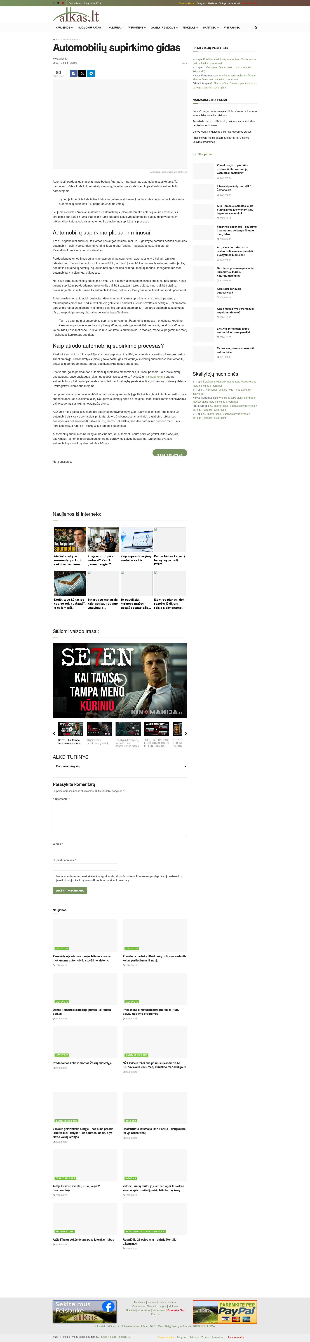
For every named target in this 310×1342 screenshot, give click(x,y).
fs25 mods (113, 1326)
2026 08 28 (61, 965)
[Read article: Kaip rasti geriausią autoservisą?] (203, 294)
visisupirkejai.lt (155, 376)
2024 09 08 (225, 356)
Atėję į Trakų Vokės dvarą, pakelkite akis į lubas (83, 1239)
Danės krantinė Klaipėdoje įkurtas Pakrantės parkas (82, 1012)
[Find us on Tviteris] (58, 3)
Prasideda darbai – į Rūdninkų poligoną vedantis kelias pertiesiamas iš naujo (154, 958)
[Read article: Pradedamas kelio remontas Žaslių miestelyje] (85, 1042)
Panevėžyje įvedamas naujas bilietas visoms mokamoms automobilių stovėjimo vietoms (82, 958)
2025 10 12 (225, 218)
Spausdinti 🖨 (170, 454)
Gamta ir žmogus (163, 27)
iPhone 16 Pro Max (152, 1326)
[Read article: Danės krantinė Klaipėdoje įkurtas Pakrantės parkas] (85, 989)
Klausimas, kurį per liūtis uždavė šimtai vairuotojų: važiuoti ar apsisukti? (232, 169)
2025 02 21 (225, 280)
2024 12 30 (225, 317)
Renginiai (201, 3)
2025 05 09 (225, 239)
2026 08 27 (131, 1248)
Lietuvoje (62, 948)
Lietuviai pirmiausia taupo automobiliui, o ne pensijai (233, 330)
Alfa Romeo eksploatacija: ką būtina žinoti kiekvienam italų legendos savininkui (235, 209)
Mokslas (189, 27)
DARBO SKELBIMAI (204, 1326)
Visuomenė (135, 27)
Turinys (222, 3)
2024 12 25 (225, 337)
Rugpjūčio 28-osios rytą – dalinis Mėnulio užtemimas (149, 1241)
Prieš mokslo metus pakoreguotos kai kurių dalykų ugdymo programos (151, 1012)
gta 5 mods (185, 1326)
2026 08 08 (225, 177)
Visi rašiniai (232, 27)
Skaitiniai (209, 27)
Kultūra (115, 27)
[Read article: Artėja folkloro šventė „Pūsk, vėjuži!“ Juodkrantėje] (85, 1165)
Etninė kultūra (65, 1178)
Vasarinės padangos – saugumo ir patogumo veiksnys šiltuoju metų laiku (237, 230)
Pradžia (56, 39)
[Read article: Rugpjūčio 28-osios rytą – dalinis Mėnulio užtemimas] (155, 1219)
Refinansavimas (130, 1326)
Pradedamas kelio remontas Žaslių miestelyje (82, 1063)
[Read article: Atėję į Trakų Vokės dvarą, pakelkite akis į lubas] (85, 1219)
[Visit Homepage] (76, 14)
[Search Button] (256, 27)
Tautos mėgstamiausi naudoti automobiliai (235, 350)
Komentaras (61, 799)
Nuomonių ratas (89, 27)
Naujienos (63, 27)
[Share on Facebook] (74, 73)
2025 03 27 (225, 259)
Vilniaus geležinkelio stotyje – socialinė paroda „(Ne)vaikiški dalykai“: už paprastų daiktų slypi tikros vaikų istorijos (83, 1133)
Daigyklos (170, 1326)
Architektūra (65, 1231)
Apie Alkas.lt (234, 3)
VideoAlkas (144, 1310)
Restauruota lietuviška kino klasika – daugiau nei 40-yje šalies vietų (154, 1131)
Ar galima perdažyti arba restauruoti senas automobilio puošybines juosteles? (235, 251)
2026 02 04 (225, 194)
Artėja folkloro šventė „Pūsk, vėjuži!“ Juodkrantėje (76, 1188)
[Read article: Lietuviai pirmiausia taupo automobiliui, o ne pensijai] (203, 334)
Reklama (212, 3)
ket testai (100, 1326)
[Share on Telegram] (91, 73)
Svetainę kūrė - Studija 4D (116, 1336)
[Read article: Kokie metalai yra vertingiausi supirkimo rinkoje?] (203, 314)
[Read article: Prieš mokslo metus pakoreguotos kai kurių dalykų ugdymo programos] (155, 989)
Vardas (58, 844)
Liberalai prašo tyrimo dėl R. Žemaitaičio (234, 188)
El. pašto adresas (64, 860)
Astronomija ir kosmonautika (145, 1231)
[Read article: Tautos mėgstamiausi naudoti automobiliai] (203, 354)
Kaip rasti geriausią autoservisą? (229, 290)
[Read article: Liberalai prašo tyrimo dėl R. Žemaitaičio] (203, 192)
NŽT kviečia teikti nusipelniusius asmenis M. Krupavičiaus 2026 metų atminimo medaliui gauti (154, 1065)
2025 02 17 (225, 297)
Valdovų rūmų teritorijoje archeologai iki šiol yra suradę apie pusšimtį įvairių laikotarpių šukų (153, 1188)
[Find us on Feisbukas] (53, 3)
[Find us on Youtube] (63, 3)
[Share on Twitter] (82, 73)
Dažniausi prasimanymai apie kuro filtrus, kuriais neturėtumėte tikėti (235, 272)
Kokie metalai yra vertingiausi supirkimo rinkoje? (235, 310)
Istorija (131, 1178)
